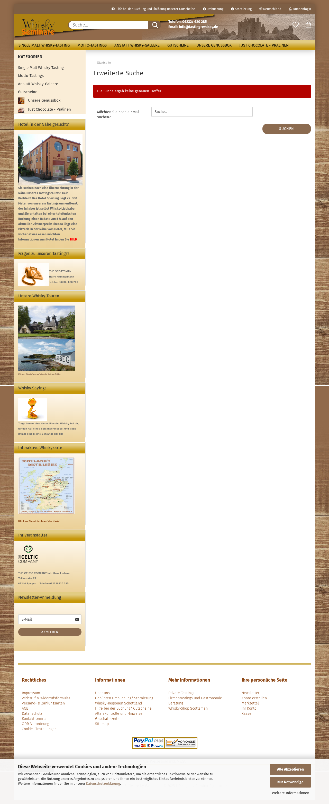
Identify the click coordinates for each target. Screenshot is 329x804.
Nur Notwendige (290, 782)
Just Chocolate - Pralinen (264, 45)
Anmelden (49, 632)
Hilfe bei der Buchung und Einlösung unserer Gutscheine (155, 9)
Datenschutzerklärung (103, 783)
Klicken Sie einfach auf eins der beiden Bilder (39, 374)
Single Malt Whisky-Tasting (44, 45)
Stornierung (243, 9)
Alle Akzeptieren (290, 769)
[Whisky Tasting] (38, 27)
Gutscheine (178, 45)
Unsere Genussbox (214, 45)
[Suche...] (154, 25)
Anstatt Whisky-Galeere (137, 45)
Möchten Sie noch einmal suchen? (118, 114)
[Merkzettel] (295, 25)
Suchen (286, 129)
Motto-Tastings (92, 45)
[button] (308, 25)
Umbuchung (214, 9)
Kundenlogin (301, 9)
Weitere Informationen (290, 793)
